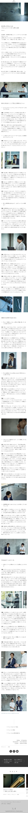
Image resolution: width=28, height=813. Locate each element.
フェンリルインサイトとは (6, 801)
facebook (14, 751)
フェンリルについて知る (13, 726)
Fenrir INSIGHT (14, 1)
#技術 (9, 746)
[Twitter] (13, 809)
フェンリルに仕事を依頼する (14, 733)
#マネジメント (3, 746)
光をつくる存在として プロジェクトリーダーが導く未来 (18, 761)
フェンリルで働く (11, 729)
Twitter (10, 751)
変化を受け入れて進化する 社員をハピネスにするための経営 (8, 761)
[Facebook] (15, 809)
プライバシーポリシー (16, 801)
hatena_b (17, 751)
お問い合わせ (3, 803)
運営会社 (9, 803)
